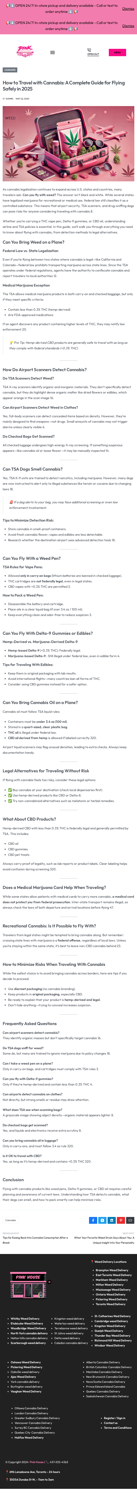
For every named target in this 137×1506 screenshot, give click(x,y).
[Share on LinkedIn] (112, 1220)
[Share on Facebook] (93, 1220)
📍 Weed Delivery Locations (108, 1261)
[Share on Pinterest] (121, 1220)
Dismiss (128, 8)
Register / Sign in (114, 1418)
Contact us (111, 1423)
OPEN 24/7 (93, 54)
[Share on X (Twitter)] (102, 1220)
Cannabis (10, 70)
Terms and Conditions (118, 1427)
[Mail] (130, 1220)
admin (9, 98)
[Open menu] (52, 52)
